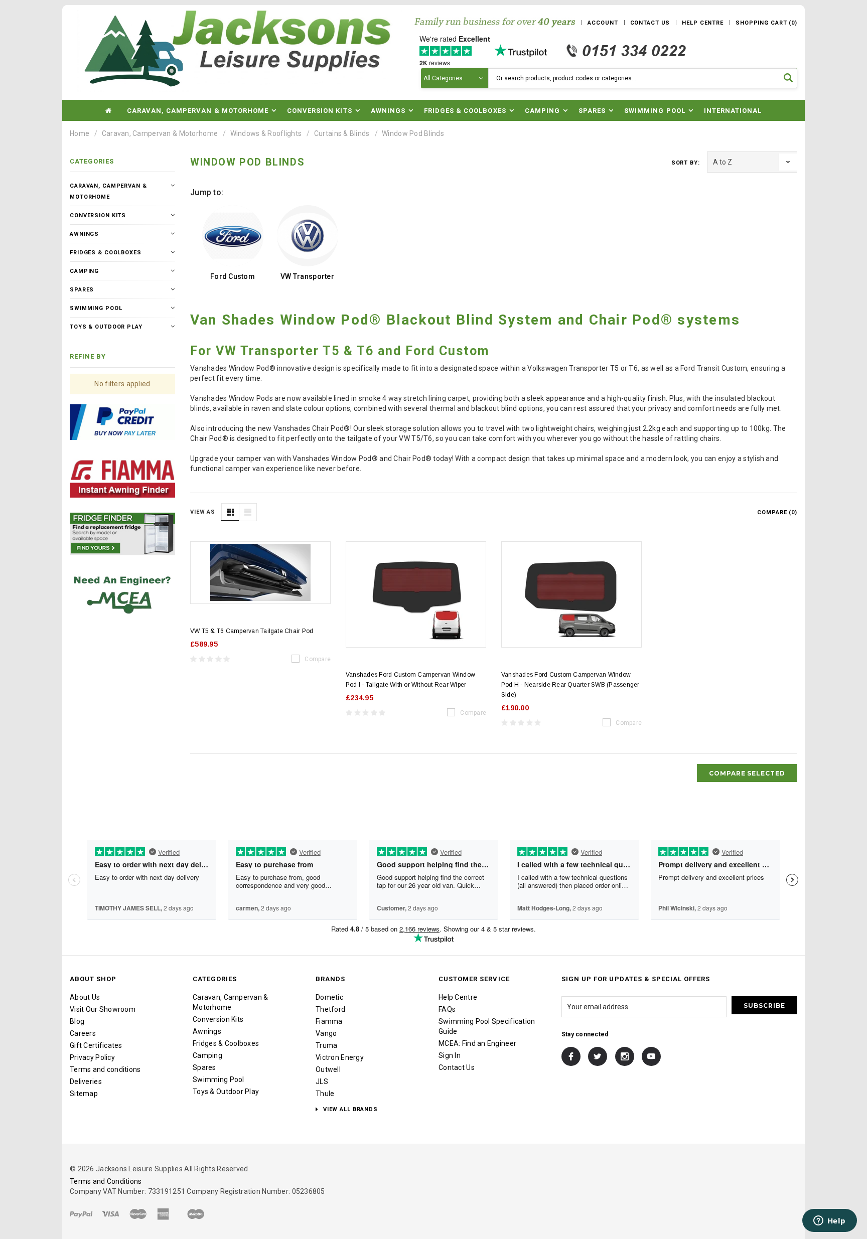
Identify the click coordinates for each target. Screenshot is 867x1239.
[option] (232, 244)
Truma (326, 1045)
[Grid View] (230, 512)
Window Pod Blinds (413, 133)
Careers (83, 1033)
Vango (326, 1033)
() (766, 23)
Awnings (84, 234)
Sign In (450, 1055)
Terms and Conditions (106, 1181)
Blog (77, 1021)
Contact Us (457, 1067)
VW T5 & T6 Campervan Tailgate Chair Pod (251, 631)
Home (79, 133)
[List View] (248, 512)
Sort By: (685, 163)
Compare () (777, 512)
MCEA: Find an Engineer (477, 1043)
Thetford (330, 1009)
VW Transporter (307, 276)
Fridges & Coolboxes (105, 252)
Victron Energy (340, 1057)
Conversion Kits (98, 215)
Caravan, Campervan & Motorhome (160, 133)
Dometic (329, 997)
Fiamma (329, 1021)
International (733, 110)
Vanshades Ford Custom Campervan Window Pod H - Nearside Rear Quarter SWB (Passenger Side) (570, 684)
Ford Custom (232, 276)
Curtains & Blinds (342, 133)
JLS (322, 1081)
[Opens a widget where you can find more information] (829, 1221)
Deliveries (86, 1081)
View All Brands (349, 1109)
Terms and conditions (105, 1069)
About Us (85, 997)
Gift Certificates (96, 1045)
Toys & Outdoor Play (106, 327)
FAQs (447, 1009)
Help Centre (458, 997)
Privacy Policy (92, 1057)
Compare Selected (747, 773)
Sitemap (84, 1094)
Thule (325, 1094)
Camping (84, 271)
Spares (82, 289)
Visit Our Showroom (102, 1009)
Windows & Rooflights (266, 133)
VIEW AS (202, 512)
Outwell (328, 1069)
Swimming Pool (96, 308)
